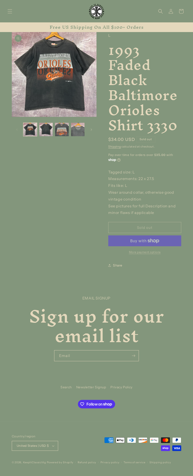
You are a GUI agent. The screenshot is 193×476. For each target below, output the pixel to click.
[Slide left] (17, 129)
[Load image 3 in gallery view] (62, 129)
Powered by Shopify (60, 462)
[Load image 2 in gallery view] (46, 129)
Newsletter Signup (91, 387)
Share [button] (117, 265)
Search (66, 387)
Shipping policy (160, 462)
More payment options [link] (145, 252)
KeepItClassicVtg (34, 462)
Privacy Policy (121, 387)
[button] (10, 11)
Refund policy (87, 462)
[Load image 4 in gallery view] (78, 129)
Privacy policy (110, 462)
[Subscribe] (133, 355)
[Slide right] (91, 129)
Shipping (114, 146)
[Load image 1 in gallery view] (30, 129)
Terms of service (134, 462)
